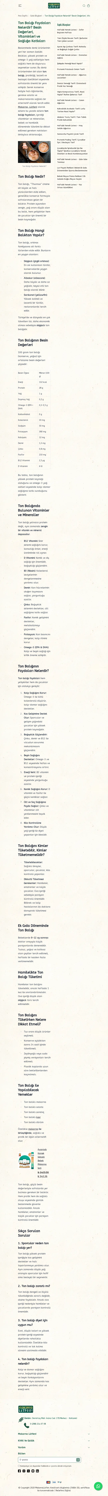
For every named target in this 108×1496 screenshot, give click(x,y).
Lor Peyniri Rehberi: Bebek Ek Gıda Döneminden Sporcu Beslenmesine (72, 169)
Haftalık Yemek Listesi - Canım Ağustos (70, 101)
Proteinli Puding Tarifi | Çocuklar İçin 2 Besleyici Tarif (71, 141)
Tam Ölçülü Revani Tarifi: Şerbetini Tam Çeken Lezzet (72, 39)
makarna (33, 1129)
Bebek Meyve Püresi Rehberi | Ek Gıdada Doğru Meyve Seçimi (71, 177)
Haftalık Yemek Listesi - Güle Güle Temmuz (72, 160)
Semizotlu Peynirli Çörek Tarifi (70, 134)
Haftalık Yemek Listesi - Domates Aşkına (72, 56)
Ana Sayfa (22, 16)
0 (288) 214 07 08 (38, 1424)
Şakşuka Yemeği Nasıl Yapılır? (70, 63)
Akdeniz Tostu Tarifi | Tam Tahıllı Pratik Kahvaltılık (71, 118)
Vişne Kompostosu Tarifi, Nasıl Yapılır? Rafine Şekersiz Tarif (70, 93)
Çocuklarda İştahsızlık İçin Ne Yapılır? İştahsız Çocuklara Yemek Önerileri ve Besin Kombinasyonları (72, 151)
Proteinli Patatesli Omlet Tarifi (71, 69)
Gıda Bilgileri (36, 16)
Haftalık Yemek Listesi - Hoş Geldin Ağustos (69, 127)
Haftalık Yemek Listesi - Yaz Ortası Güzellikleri (69, 186)
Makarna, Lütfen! (27, 107)
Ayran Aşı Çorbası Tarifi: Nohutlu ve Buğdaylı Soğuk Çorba (71, 48)
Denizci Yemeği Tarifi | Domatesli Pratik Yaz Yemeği (71, 84)
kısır (38, 1117)
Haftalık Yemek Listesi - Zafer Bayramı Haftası (70, 31)
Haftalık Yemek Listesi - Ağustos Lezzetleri (71, 76)
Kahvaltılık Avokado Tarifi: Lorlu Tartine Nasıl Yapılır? (71, 110)
